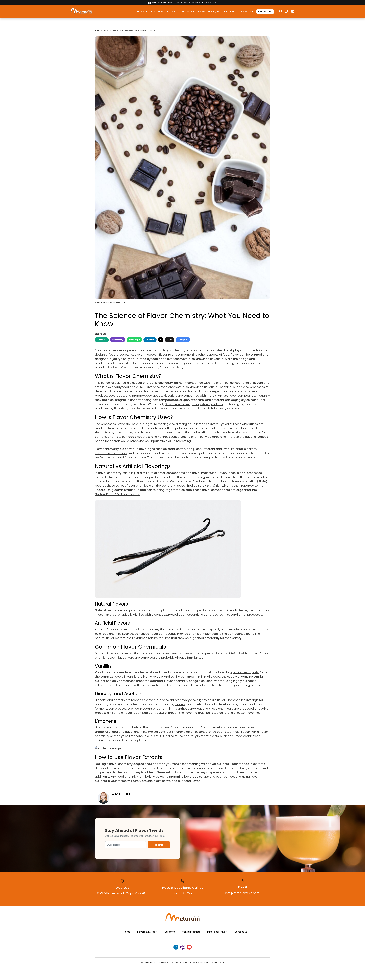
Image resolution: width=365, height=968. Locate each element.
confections (232, 777)
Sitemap (186, 963)
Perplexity (117, 339)
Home (97, 30)
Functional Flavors (217, 931)
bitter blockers (245, 449)
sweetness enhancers (111, 453)
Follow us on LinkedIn (204, 2)
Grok (169, 339)
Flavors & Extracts (147, 931)
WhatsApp (134, 339)
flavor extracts (245, 457)
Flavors (141, 11)
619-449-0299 (182, 893)
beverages (147, 449)
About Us (245, 11)
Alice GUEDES (103, 302)
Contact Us (265, 11)
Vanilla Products (191, 931)
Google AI (183, 339)
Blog (232, 11)
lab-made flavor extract (241, 629)
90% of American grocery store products (194, 404)
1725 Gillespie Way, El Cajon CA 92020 (122, 893)
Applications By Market (211, 11)
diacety (180, 704)
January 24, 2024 (120, 302)
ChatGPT (102, 339)
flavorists (216, 359)
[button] (146, 11)
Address (122, 887)
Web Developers (218, 963)
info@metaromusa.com (242, 893)
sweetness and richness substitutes (161, 437)
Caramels (186, 11)
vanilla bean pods (246, 672)
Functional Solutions (163, 11)
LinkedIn (150, 339)
